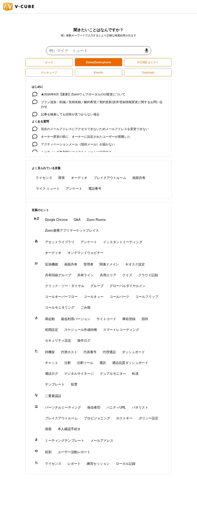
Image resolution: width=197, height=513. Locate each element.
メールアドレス (101, 440)
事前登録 (128, 318)
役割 (48, 451)
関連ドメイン (109, 264)
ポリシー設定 (148, 417)
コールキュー (94, 296)
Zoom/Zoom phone (98, 62)
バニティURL (116, 407)
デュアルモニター (113, 373)
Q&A (77, 219)
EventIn (98, 72)
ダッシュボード (133, 351)
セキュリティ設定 (58, 340)
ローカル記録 (125, 463)
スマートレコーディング (121, 329)
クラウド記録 (148, 274)
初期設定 (51, 329)
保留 (48, 428)
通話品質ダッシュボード (130, 362)
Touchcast (148, 72)
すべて (49, 62)
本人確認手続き (69, 428)
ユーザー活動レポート (74, 451)
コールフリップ (146, 296)
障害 (61, 177)
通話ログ (51, 373)
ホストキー (124, 417)
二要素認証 (53, 395)
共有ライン (85, 274)
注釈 (67, 362)
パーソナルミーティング (63, 407)
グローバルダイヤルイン (128, 285)
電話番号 (94, 188)
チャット (51, 362)
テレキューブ (49, 72)
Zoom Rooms (96, 219)
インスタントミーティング (122, 241)
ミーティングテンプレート (64, 440)
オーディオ (79, 177)
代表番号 (90, 351)
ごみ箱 (85, 307)
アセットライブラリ (59, 241)
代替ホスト (69, 351)
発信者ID (93, 407)
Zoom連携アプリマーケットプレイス (72, 230)
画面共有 (138, 177)
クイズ (127, 274)
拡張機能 (51, 264)
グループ (97, 285)
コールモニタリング (59, 307)
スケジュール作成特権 (80, 329)
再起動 (50, 318)
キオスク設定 (135, 264)
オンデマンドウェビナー (86, 252)
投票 (74, 384)
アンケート (74, 188)
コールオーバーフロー (61, 296)
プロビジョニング (97, 417)
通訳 (102, 362)
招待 (145, 318)
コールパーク (119, 296)
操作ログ (83, 340)
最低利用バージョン (75, 318)
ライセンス (44, 177)
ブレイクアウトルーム (109, 177)
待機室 (50, 351)
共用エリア (108, 274)
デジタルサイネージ (79, 373)
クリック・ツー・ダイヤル (64, 285)
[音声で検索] (146, 50)
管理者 (88, 264)
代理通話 (109, 351)
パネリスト (140, 407)
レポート (74, 463)
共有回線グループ (58, 274)
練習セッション (98, 463)
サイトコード (106, 318)
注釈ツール (85, 362)
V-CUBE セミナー (148, 62)
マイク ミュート (48, 188)
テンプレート (55, 384)
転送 (135, 373)
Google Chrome (56, 219)
